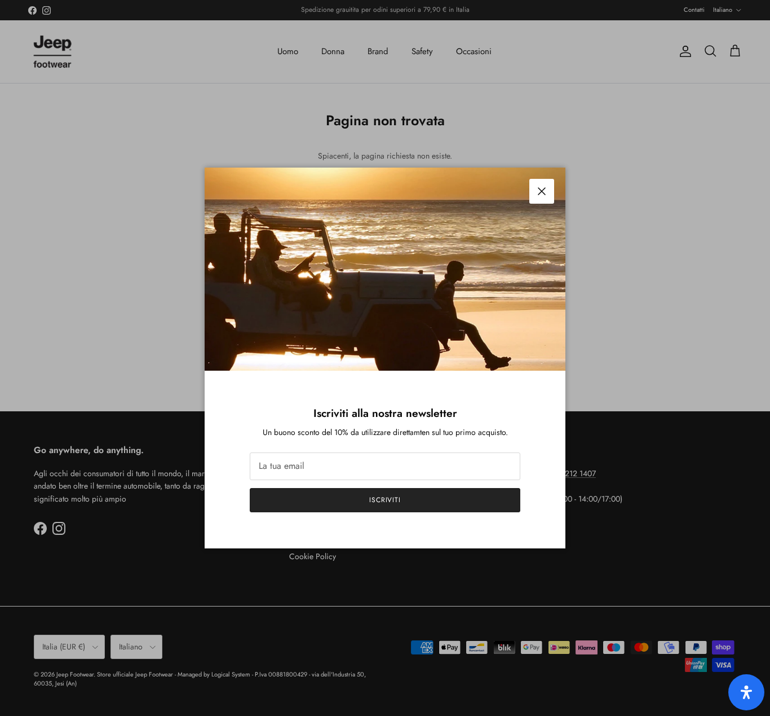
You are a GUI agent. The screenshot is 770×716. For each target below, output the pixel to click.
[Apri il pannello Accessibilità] (746, 692)
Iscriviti (385, 500)
